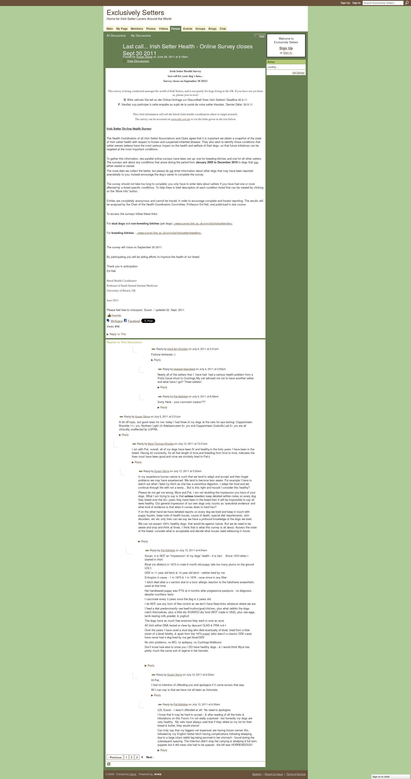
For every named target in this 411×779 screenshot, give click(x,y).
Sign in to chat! (381, 776)
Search (407, 3)
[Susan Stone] (113, 54)
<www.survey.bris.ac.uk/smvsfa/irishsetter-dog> (203, 223)
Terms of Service (296, 774)
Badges (256, 774)
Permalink (154, 349)
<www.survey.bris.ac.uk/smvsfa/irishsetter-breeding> (169, 233)
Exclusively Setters (135, 12)
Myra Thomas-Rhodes (161, 443)
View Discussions (138, 61)
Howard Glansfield (184, 368)
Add (261, 36)
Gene (133, 774)
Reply (156, 360)
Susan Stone (144, 57)
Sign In (356, 2)
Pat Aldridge (181, 396)
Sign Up (345, 2)
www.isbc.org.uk (180, 119)
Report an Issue (274, 774)
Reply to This (116, 334)
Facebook (134, 321)
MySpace (117, 321)
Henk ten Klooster (177, 349)
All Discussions (116, 35)
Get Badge (298, 72)
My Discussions (141, 35)
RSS (109, 764)
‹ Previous (115, 757)
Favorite (116, 315)
